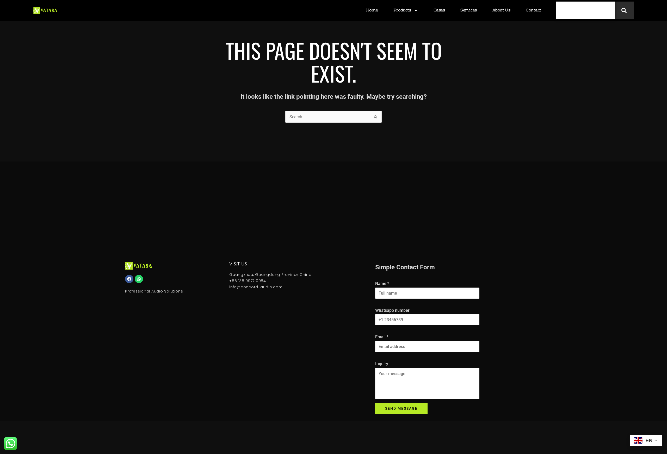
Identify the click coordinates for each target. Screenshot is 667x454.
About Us (501, 10)
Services (468, 10)
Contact (533, 10)
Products (402, 10)
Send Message (401, 408)
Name (382, 283)
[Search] (624, 10)
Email (381, 336)
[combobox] (585, 10)
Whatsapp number (392, 310)
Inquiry (381, 363)
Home (372, 10)
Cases (439, 10)
